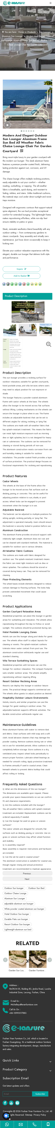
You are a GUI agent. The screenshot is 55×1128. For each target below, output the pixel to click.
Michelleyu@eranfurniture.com (24, 1004)
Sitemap (28, 1114)
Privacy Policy (40, 1114)
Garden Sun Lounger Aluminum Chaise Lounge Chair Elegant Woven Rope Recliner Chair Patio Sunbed (17, 970)
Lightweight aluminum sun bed (17, 929)
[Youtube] (11, 1103)
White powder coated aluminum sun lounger (24, 908)
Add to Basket (20, 275)
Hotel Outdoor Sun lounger (16, 914)
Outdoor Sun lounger (13, 888)
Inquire (20, 269)
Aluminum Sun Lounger (14, 898)
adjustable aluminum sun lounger (18, 903)
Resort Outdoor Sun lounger (17, 924)
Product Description (16, 296)
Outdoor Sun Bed (36, 888)
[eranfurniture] (25, 1028)
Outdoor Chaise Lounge (15, 893)
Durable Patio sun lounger (16, 919)
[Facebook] (5, 1103)
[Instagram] (17, 1103)
